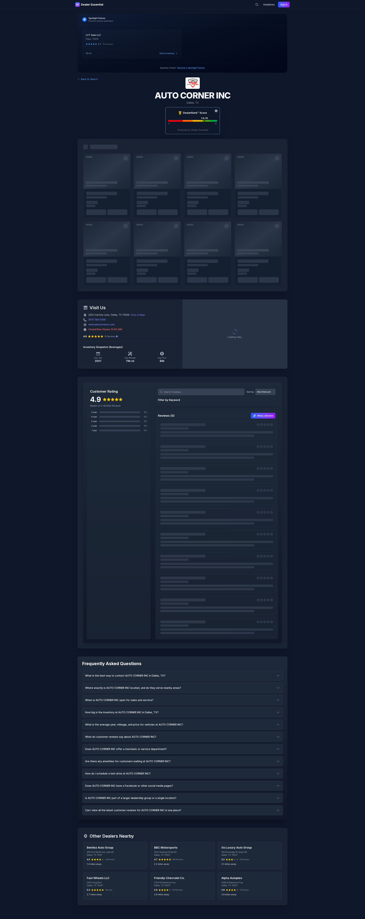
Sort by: (250, 392)
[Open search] (257, 4)
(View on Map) (137, 315)
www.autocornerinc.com (101, 324)
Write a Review (265, 415)
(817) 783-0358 (97, 319)
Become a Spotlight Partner (191, 68)
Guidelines (269, 4)
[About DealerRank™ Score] (216, 111)
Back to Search (89, 79)
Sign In (283, 4)
